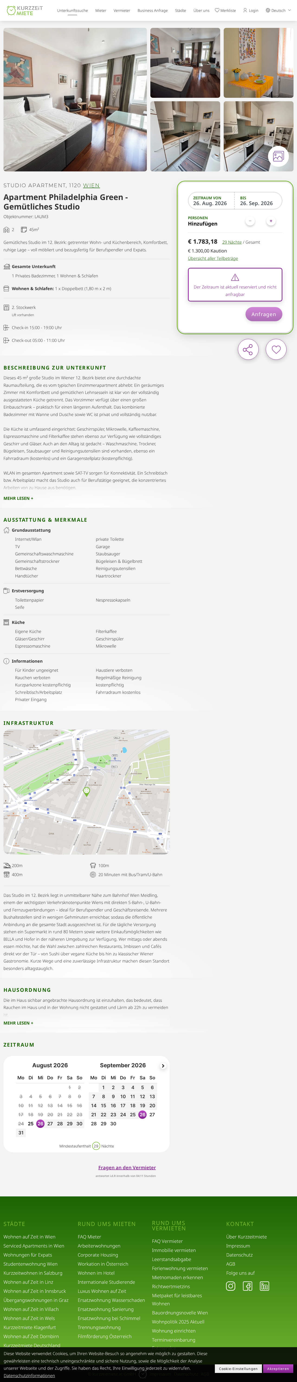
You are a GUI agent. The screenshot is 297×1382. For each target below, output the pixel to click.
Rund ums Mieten (107, 1224)
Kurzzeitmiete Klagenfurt (29, 1327)
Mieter (100, 10)
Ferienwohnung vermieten (180, 1268)
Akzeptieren (278, 1368)
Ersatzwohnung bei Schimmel (109, 1318)
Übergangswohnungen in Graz (35, 1300)
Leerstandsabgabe (171, 1259)
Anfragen (264, 314)
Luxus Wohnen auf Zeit (102, 1291)
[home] (25, 10)
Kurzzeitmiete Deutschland (31, 1345)
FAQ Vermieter (167, 1241)
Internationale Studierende (106, 1282)
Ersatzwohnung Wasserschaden (111, 1300)
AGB (230, 1264)
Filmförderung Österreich (105, 1336)
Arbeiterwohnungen (99, 1246)
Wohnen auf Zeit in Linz (28, 1282)
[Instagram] (231, 1286)
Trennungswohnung (99, 1327)
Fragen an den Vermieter (127, 1167)
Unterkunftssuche (72, 10)
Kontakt (240, 1224)
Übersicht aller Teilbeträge (213, 258)
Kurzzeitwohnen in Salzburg (32, 1273)
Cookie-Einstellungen (238, 1368)
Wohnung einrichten (174, 1331)
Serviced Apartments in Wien (33, 1246)
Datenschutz (239, 1255)
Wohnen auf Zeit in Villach (31, 1309)
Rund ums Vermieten (169, 1225)
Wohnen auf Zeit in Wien (29, 1237)
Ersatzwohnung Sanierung (106, 1309)
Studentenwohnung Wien (30, 1264)
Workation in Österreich (103, 1264)
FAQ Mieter (89, 1237)
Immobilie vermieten (174, 1250)
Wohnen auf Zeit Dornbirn (31, 1336)
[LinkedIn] (264, 1286)
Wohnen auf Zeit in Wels (29, 1318)
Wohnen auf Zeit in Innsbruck (34, 1291)
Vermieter (122, 10)
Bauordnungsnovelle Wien (180, 1313)
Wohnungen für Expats (27, 1255)
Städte (180, 10)
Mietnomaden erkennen (177, 1277)
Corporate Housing (98, 1255)
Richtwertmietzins (171, 1286)
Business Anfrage (153, 10)
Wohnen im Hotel (96, 1273)
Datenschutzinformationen (29, 1375)
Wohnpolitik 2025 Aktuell (178, 1322)
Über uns (202, 10)
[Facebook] (248, 1286)
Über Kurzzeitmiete (246, 1237)
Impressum (238, 1246)
